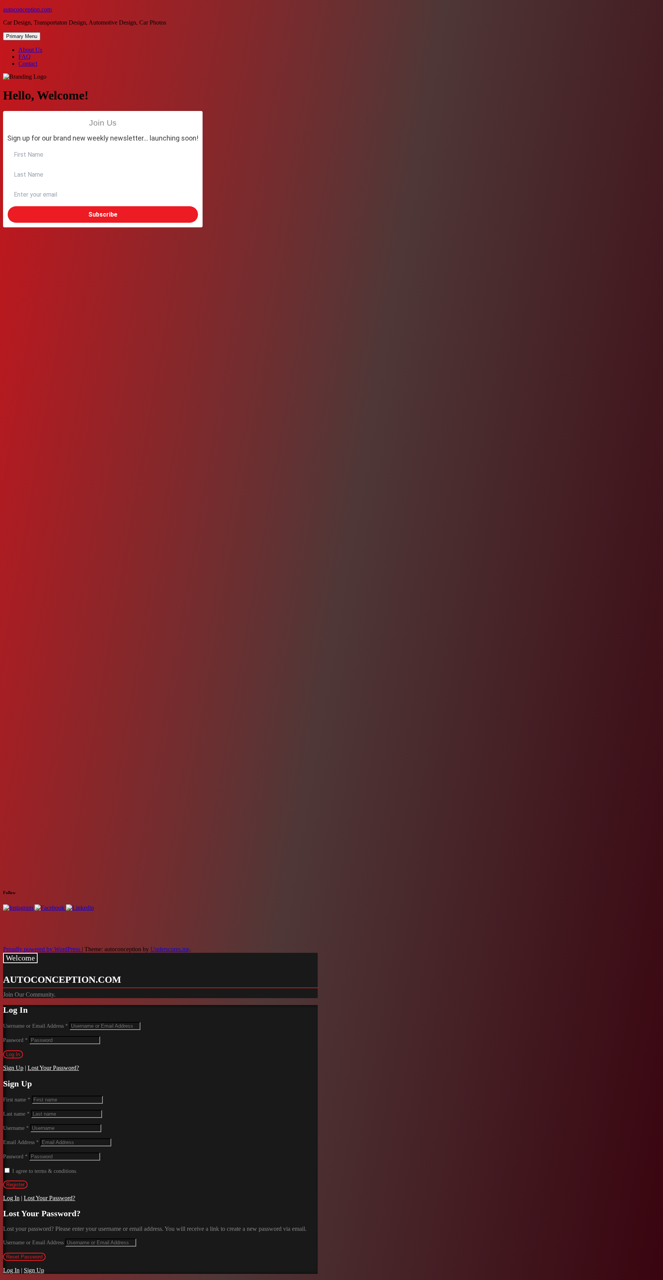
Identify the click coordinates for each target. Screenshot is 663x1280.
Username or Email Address (35, 1026)
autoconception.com (27, 9)
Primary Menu (21, 36)
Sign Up (13, 1068)
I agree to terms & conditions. (45, 1171)
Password (15, 1040)
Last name (16, 1114)
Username (16, 1128)
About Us (30, 49)
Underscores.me (170, 949)
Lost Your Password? (53, 1068)
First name (16, 1100)
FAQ (24, 56)
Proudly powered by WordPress (42, 949)
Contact (27, 63)
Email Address (21, 1142)
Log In (11, 1198)
